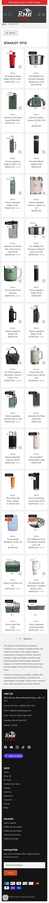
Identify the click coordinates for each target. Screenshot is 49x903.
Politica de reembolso (13, 831)
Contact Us (8, 796)
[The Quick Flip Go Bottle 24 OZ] (36, 145)
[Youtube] (11, 747)
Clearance (8, 800)
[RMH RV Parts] (24, 14)
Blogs (6, 807)
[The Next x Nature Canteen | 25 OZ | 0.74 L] (36, 101)
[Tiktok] (23, 747)
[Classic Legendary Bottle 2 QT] (13, 314)
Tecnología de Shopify (27, 897)
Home (4, 24)
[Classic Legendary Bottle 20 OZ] (36, 273)
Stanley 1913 (13, 24)
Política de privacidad (13, 827)
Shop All (7, 776)
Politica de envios (11, 838)
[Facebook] (5, 747)
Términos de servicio (12, 834)
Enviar (10, 873)
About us (7, 792)
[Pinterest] (29, 747)
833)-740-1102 (28, 705)
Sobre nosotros (10, 823)
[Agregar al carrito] (43, 108)
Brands (7, 804)
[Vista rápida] (20, 67)
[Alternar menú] (5, 14)
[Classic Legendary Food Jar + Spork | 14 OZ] (36, 186)
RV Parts (7, 780)
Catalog (7, 788)
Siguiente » (28, 639)
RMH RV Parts (14, 897)
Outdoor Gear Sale (11, 784)
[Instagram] (17, 747)
